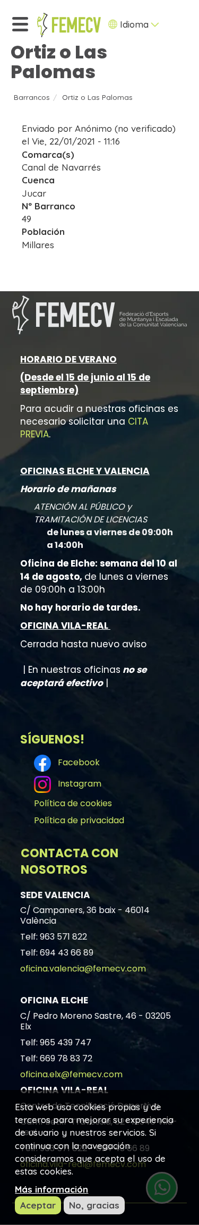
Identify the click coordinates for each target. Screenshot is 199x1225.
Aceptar (38, 1205)
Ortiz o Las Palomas (97, 97)
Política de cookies (73, 803)
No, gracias (94, 1205)
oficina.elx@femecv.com (71, 1074)
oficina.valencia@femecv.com (83, 968)
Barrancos (32, 97)
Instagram (77, 784)
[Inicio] (69, 25)
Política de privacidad (79, 820)
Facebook (77, 762)
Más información (51, 1189)
